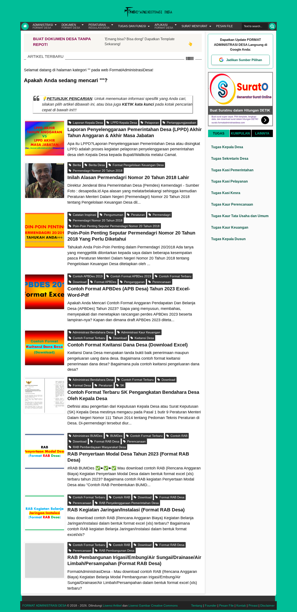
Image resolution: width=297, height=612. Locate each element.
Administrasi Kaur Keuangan (140, 332)
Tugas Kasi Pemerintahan (232, 170)
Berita (76, 165)
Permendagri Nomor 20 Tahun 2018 (97, 170)
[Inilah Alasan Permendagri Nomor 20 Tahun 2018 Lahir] (44, 180)
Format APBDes (104, 282)
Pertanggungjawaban (181, 122)
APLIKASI (164, 26)
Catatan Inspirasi (84, 214)
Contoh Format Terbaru (174, 276)
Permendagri (161, 214)
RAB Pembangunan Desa (116, 550)
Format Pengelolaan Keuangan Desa (138, 165)
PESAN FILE (224, 26)
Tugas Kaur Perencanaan (232, 204)
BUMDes (115, 435)
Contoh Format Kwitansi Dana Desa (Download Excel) (127, 345)
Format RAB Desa (106, 441)
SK (121, 385)
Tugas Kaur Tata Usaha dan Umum (240, 216)
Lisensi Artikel (112, 605)
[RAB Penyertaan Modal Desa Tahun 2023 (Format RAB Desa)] (44, 451)
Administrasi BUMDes (87, 435)
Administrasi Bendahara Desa (92, 332)
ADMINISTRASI (43, 26)
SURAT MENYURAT (194, 26)
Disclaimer (267, 605)
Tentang (196, 605)
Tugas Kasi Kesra (225, 193)
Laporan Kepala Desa (87, 122)
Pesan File (226, 605)
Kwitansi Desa (144, 338)
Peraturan (137, 214)
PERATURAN (99, 26)
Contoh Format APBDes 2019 (130, 276)
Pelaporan (151, 122)
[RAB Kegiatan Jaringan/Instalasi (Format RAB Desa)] (44, 513)
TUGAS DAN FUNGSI (132, 26)
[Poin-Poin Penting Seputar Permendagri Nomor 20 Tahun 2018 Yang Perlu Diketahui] (44, 230)
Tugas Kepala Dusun (228, 239)
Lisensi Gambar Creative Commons (153, 605)
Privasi (253, 605)
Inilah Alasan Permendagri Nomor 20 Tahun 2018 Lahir (128, 177)
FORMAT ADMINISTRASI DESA (44, 605)
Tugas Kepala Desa (227, 147)
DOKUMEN (71, 26)
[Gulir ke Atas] (291, 604)
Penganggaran (134, 282)
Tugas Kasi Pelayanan (229, 181)
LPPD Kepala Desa (123, 122)
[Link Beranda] (25, 26)
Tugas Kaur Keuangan (229, 227)
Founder (211, 605)
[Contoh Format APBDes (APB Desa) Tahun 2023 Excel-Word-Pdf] (44, 291)
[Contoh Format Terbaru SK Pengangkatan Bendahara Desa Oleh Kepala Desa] (44, 395)
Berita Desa (96, 165)
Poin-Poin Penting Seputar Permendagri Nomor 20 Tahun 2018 (116, 226)
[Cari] (272, 26)
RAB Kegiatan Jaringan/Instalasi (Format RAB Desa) (126, 509)
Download (79, 282)
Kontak (241, 605)
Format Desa (81, 385)
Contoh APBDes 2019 (87, 276)
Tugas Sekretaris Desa (229, 158)
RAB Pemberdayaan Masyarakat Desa (99, 447)
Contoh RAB (178, 435)
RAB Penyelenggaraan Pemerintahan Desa (128, 503)
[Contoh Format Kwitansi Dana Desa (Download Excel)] (44, 348)
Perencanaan (161, 282)
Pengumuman (113, 214)
